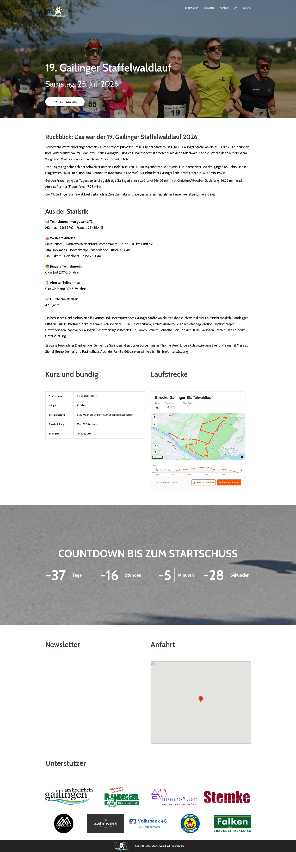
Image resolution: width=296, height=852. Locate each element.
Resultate (209, 7)
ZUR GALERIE (65, 102)
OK (235, 7)
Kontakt (224, 7)
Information (191, 7)
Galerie (246, 7)
